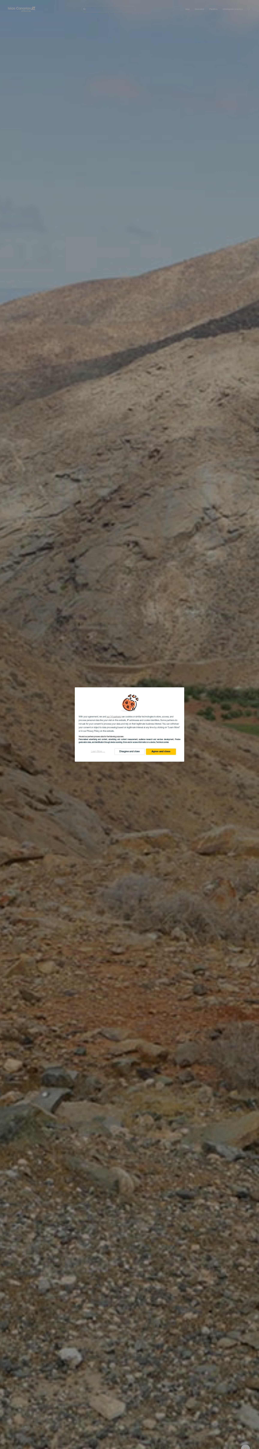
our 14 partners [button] (114, 717)
